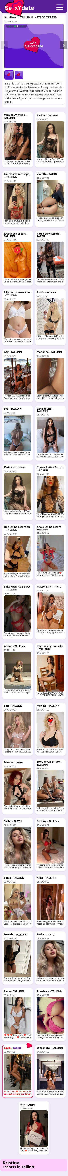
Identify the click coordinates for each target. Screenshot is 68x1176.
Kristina (10, 17)
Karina (41, 115)
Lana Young (44, 408)
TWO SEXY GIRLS (14, 115)
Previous (3, 46)
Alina (40, 877)
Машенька (44, 586)
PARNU (43, 470)
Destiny (41, 821)
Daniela (8, 934)
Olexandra (43, 1048)
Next (62, 46)
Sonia (7, 877)
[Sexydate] (18, 5)
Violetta (42, 174)
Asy (6, 352)
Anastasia (43, 991)
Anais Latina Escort (49, 527)
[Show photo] (9, 75)
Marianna (43, 352)
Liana (7, 991)
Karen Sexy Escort (48, 233)
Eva (6, 408)
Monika (41, 705)
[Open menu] (60, 7)
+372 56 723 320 (46, 17)
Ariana (8, 646)
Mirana (8, 762)
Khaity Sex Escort (15, 233)
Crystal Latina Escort (50, 467)
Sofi (6, 705)
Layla (7, 1048)
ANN (40, 292)
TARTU (53, 174)
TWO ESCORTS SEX (48, 762)
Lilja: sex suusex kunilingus (17, 293)
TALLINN (26, 17)
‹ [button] (10, 26)
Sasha (7, 821)
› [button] (23, 26)
